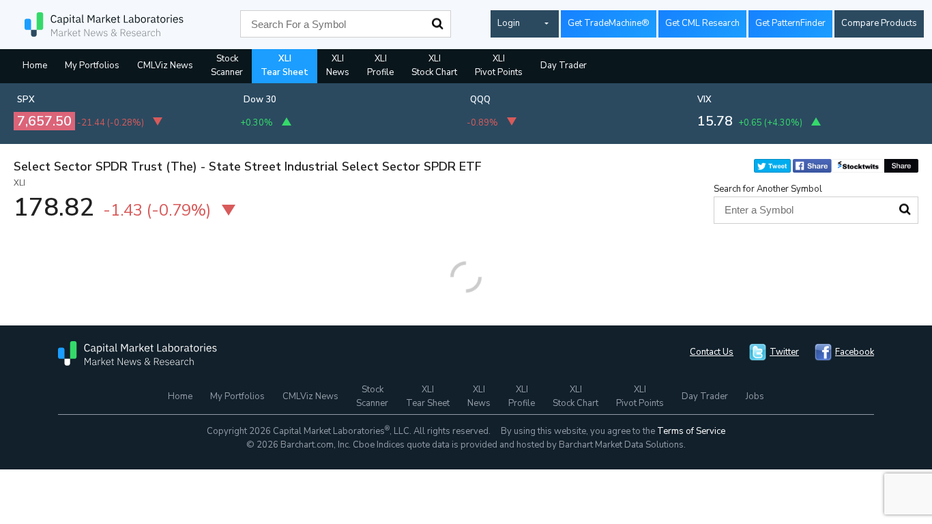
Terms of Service (691, 431)
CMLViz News (165, 65)
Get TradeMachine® (609, 23)
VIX (704, 99)
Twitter (784, 352)
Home (35, 65)
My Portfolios (92, 65)
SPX (26, 99)
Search (437, 24)
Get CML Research (702, 23)
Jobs (755, 396)
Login (508, 23)
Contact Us (711, 352)
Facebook (854, 352)
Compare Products (879, 23)
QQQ (480, 99)
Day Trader (563, 65)
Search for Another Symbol (768, 189)
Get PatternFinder (790, 23)
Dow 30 (260, 99)
